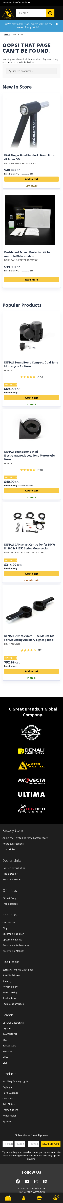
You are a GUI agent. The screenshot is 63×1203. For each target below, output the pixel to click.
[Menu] (58, 13)
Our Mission (9, 922)
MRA (5, 1057)
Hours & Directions (13, 843)
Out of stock (31, 580)
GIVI (5, 1062)
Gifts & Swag (10, 898)
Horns (8, 370)
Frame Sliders (10, 1109)
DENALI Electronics (13, 1022)
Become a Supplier (13, 933)
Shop (39, 1198)
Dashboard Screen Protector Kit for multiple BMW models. (27, 254)
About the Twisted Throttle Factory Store (25, 838)
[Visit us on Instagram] (36, 1182)
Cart (52, 1195)
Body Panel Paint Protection (21, 260)
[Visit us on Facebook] (18, 1182)
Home (7, 34)
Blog (5, 928)
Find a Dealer (10, 873)
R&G (5, 1039)
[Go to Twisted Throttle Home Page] (8, 13)
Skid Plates (9, 1104)
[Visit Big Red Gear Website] (31, 809)
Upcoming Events (12, 939)
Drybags (7, 1087)
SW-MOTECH (10, 1034)
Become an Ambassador (16, 945)
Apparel (7, 1121)
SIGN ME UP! (50, 1143)
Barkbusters (9, 1045)
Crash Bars (9, 1098)
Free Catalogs (10, 903)
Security (7, 981)
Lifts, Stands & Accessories (19, 163)
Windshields (9, 1115)
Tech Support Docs (13, 1003)
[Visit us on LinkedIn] (45, 1182)
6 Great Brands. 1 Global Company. (33, 711)
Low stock (31, 185)
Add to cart (31, 179)
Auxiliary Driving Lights (15, 1081)
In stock (31, 404)
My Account (24, 1198)
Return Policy (10, 992)
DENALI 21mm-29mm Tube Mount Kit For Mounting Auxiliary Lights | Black (29, 638)
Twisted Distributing (14, 868)
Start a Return (10, 998)
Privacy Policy (10, 986)
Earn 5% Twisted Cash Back (18, 969)
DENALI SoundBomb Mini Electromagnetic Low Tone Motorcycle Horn (29, 455)
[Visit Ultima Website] (31, 795)
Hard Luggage (10, 1092)
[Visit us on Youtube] (27, 1182)
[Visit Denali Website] (31, 751)
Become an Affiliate (13, 951)
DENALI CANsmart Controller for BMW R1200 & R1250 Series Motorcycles (29, 546)
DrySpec (7, 1028)
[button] (29, 3)
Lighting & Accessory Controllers (24, 552)
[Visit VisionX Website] (31, 733)
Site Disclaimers (11, 975)
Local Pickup (9, 849)
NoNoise (7, 1051)
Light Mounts (12, 643)
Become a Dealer (12, 879)
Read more (31, 279)
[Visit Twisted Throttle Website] (31, 781)
